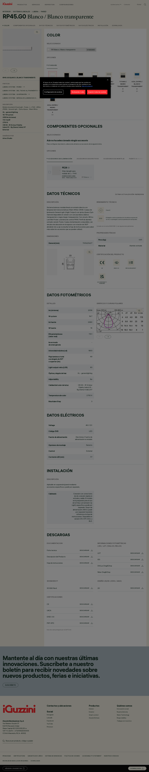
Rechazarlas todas (78, 92)
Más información (87, 86)
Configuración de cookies (53, 92)
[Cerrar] (107, 79)
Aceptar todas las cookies (97, 92)
